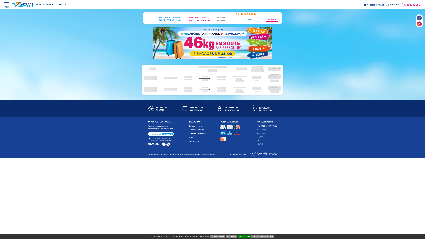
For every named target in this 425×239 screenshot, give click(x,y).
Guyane (260, 136)
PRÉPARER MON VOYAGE (267, 126)
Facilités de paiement (45, 5)
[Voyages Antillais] (22, 4)
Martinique (261, 133)
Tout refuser (231, 236)
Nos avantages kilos (196, 126)
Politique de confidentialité (262, 236)
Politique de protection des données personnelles (184, 154)
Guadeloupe (261, 129)
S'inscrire (168, 134)
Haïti (259, 140)
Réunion (260, 144)
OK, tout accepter (217, 236)
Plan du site (164, 154)
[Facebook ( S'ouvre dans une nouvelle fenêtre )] (419, 17)
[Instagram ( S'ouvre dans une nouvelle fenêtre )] (419, 23)
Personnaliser (244, 236)
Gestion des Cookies (208, 154)
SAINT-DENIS (193, 141)
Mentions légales (153, 154)
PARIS (190, 137)
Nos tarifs (63, 5)
